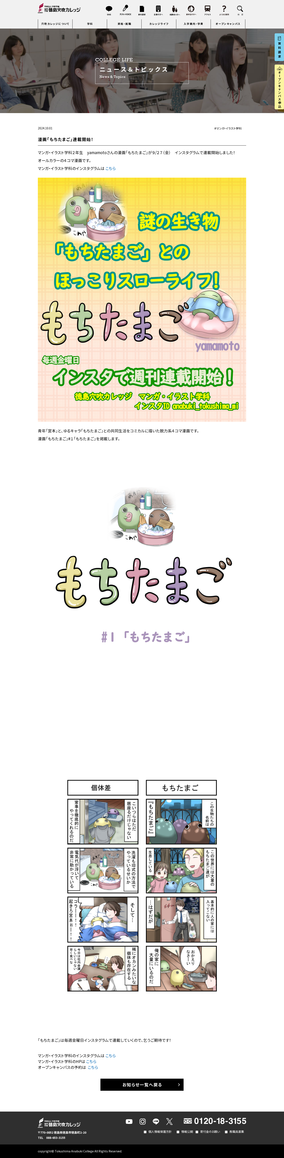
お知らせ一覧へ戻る (142, 1085)
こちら (110, 168)
